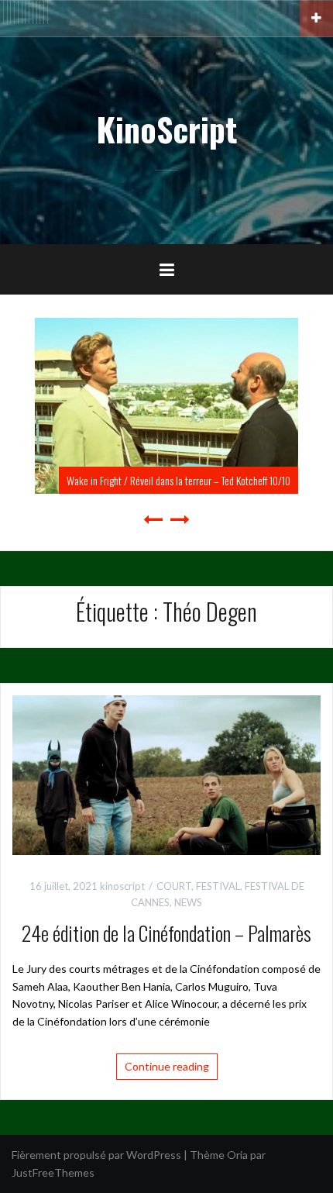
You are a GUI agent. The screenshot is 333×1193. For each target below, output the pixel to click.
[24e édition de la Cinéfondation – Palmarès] (166, 774)
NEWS (188, 902)
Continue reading (167, 1066)
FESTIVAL (218, 886)
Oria (237, 1154)
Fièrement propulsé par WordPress (96, 1154)
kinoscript (122, 886)
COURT (173, 886)
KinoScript (166, 129)
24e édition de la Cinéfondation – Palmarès (166, 933)
